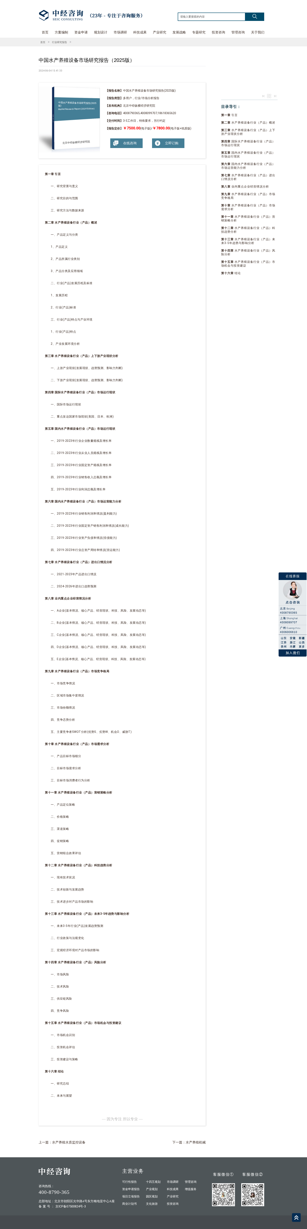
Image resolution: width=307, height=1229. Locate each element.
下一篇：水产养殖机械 (189, 1142)
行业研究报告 (59, 42)
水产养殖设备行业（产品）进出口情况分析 (248, 177)
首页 (45, 32)
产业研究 (159, 32)
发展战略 (179, 32)
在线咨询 (130, 143)
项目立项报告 (131, 1196)
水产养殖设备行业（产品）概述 (248, 122)
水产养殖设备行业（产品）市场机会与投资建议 (248, 263)
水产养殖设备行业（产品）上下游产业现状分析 (248, 131)
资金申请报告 (131, 1189)
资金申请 (81, 32)
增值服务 (191, 1189)
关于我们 (257, 32)
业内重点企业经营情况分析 (245, 186)
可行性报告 (129, 1181)
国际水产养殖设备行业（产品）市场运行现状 (248, 143)
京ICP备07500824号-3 (70, 1206)
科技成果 (140, 32)
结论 (231, 273)
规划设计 (100, 32)
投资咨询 (218, 32)
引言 (229, 115)
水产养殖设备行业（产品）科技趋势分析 (248, 229)
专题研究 (199, 32)
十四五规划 (153, 1181)
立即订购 (171, 143)
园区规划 (152, 1196)
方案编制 (61, 32)
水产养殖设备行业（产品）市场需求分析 (248, 207)
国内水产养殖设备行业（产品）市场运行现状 (248, 154)
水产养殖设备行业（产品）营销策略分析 (248, 218)
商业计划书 (129, 1203)
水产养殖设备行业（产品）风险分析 (248, 252)
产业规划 (152, 1189)
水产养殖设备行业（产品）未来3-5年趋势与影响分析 (248, 241)
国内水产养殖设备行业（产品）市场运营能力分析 (248, 165)
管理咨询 (238, 32)
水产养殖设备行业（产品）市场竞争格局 (248, 195)
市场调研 (120, 32)
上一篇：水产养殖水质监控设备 (62, 1142)
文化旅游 (152, 1203)
